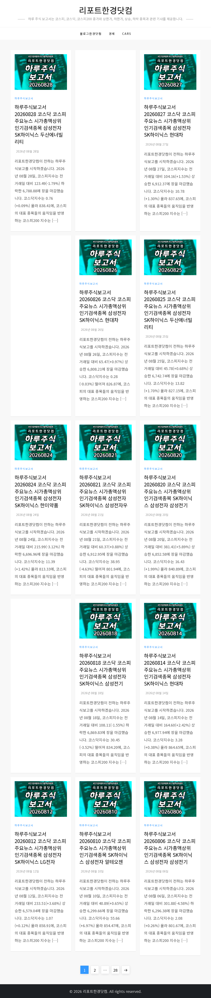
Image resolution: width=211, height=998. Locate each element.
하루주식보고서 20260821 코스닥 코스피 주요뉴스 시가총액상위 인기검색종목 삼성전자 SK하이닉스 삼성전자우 (105, 491)
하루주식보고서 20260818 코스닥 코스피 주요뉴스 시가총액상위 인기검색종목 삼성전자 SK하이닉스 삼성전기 (105, 669)
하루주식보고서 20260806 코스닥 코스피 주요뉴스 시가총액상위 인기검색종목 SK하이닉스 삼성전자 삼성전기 (170, 847)
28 (116, 970)
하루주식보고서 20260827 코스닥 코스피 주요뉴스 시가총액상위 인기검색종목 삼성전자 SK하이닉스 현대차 (170, 120)
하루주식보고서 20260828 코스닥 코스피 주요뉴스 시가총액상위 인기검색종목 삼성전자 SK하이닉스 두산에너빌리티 (40, 124)
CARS (126, 34)
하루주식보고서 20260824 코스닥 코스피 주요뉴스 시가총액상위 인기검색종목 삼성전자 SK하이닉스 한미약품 (40, 491)
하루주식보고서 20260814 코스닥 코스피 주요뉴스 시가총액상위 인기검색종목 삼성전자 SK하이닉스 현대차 (170, 669)
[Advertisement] (105, 116)
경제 (112, 34)
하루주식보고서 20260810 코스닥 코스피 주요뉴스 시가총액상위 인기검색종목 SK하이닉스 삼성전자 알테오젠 (105, 847)
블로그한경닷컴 (91, 34)
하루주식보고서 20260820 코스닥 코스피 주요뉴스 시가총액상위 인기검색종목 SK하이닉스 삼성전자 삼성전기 (170, 491)
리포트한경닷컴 (105, 10)
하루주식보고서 (24, 98)
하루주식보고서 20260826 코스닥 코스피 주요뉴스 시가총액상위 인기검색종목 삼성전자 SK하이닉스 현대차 (105, 306)
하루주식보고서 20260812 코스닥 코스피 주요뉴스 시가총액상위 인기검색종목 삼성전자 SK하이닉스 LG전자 (40, 847)
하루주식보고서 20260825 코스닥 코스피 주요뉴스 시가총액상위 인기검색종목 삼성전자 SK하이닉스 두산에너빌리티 (170, 309)
